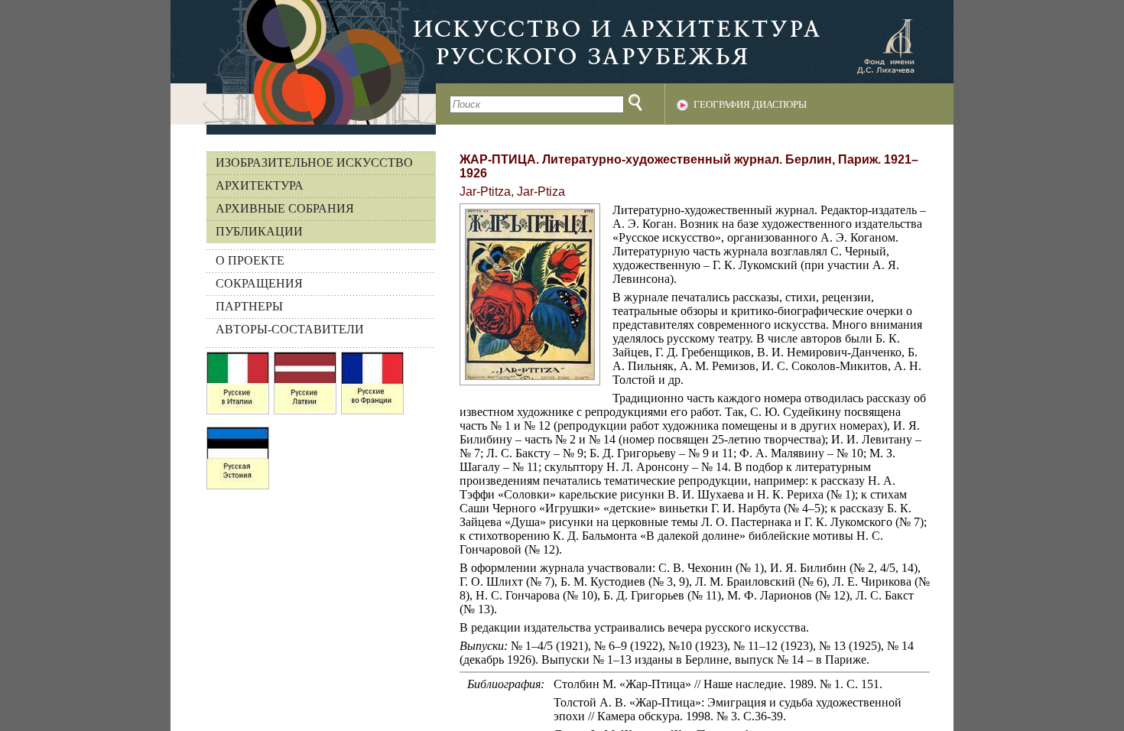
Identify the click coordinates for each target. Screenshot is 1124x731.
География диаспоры (750, 104)
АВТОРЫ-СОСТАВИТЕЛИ (290, 329)
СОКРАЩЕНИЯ (259, 283)
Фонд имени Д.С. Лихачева (885, 46)
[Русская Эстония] (237, 462)
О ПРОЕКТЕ (250, 260)
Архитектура (260, 185)
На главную (303, 62)
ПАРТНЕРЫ (249, 306)
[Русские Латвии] (305, 387)
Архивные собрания (285, 208)
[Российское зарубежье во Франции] (372, 387)
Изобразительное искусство (314, 162)
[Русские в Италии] (237, 387)
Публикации (259, 231)
